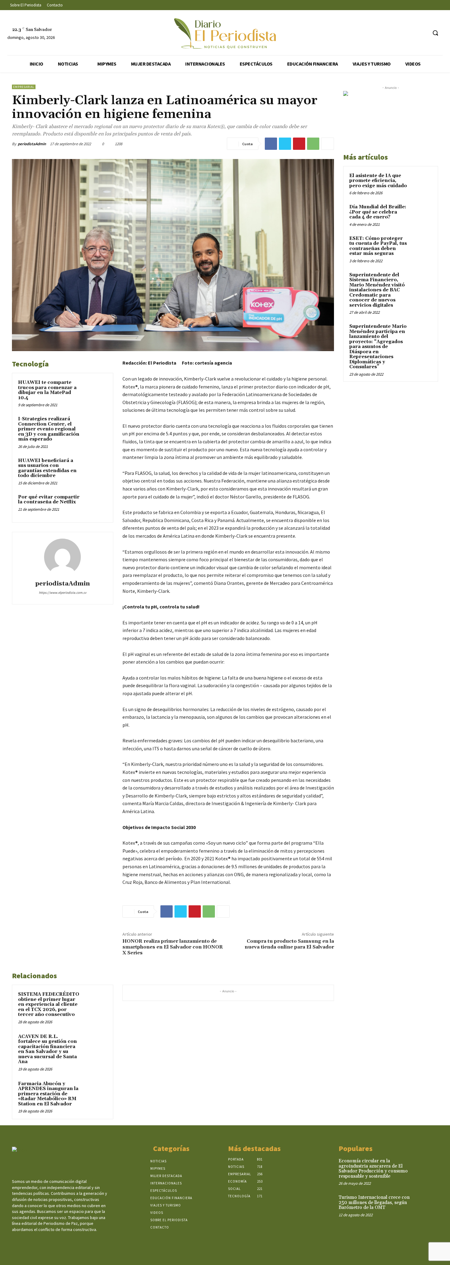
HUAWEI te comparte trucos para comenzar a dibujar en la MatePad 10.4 (47, 390)
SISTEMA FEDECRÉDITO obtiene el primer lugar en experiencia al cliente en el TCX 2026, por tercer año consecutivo (48, 1004)
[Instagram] (399, 33)
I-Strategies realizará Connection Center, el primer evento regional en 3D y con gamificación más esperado (48, 429)
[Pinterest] (299, 144)
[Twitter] (411, 33)
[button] (435, 32)
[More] (327, 144)
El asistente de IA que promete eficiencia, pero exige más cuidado (378, 181)
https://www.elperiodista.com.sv (62, 592)
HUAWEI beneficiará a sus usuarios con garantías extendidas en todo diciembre (47, 468)
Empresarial (23, 87)
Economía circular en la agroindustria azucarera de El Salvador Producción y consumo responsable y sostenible (373, 1168)
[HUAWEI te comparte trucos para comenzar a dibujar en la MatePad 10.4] (95, 390)
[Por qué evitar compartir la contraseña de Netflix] (95, 505)
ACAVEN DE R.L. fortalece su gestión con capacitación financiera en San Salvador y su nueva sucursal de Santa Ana (47, 1049)
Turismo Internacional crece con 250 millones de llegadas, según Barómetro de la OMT (374, 1202)
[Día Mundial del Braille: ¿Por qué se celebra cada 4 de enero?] (421, 214)
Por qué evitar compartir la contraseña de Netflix (49, 499)
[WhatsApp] (313, 144)
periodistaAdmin (32, 143)
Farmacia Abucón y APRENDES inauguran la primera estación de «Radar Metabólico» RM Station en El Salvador (48, 1094)
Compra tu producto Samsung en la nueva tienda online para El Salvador (289, 944)
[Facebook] (388, 33)
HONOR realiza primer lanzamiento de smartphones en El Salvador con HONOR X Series (172, 947)
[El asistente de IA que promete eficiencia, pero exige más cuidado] (421, 183)
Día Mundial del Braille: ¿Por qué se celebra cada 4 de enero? (377, 212)
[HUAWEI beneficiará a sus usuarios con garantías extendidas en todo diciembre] (95, 468)
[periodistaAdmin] (62, 557)
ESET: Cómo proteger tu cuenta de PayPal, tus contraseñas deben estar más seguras (378, 246)
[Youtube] (422, 33)
